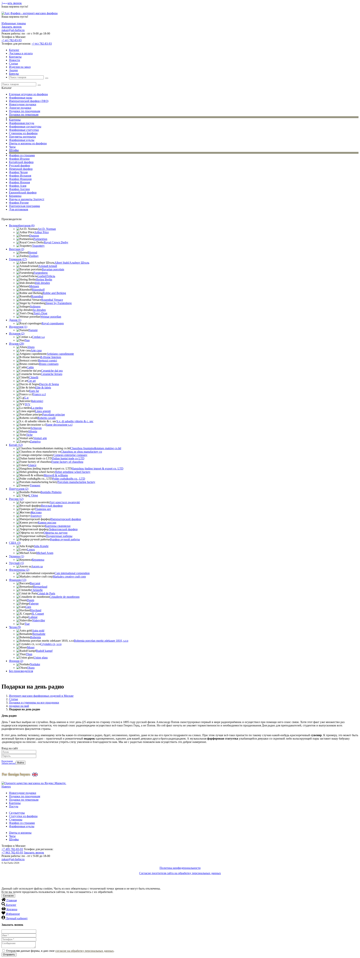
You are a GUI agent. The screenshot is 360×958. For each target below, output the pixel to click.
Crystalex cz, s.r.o (51, 644)
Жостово (36, 512)
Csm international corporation (72, 573)
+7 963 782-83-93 (12, 852)
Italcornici (37, 401)
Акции (13, 70)
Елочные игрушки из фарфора (28, 94)
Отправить (9, 954)
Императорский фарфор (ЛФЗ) (28, 101)
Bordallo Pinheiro (51, 492)
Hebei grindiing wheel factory (72, 471)
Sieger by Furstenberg (59, 303)
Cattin (30, 367)
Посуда (13, 806)
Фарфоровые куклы (21, 140)
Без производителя (21, 671)
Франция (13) (17, 579)
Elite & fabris (43, 387)
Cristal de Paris (46, 593)
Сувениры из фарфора (23, 133)
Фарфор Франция (20, 179)
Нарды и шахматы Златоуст (26, 199)
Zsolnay (34, 255)
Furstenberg (41, 272)
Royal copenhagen (53, 323)
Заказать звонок (12, 3)
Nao (27, 340)
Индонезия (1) (18, 326)
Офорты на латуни (56, 532)
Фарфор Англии (19, 189)
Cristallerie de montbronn (65, 596)
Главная (12, 900)
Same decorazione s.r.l (59, 424)
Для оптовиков (18, 209)
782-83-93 (12, 40)
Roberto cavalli (47, 417)
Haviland (35, 610)
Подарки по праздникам (24, 111)
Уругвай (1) (16, 563)
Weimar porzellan (50, 316)
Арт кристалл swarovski (65, 502)
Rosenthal (37, 296)
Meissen (34, 286)
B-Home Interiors (50, 357)
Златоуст (36, 515)
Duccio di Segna (49, 384)
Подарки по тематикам (23, 114)
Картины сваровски (57, 525)
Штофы (14, 150)
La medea (37, 407)
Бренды (14, 73)
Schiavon (36, 428)
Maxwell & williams (56, 475)
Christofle (37, 590)
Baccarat (35, 583)
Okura (30, 667)
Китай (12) (16, 444)
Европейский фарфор (23, 192)
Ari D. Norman (47, 228)
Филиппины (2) (19, 569)
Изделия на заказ (20, 66)
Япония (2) (16, 660)
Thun (29, 654)
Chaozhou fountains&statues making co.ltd (95, 448)
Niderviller (38, 620)
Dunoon (34, 235)
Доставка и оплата (21, 53)
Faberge (34, 603)
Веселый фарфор (52, 505)
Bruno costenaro (48, 363)
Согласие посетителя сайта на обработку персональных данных (180, 873)
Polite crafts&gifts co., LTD (68, 478)
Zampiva (35, 441)
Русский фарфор (19, 165)
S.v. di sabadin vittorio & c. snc (74, 421)
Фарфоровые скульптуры (25, 126)
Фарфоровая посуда (21, 123)
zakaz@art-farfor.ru (13, 30)
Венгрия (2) (16, 249)
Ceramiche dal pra (52, 370)
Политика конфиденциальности (180, 867)
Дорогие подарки (20, 107)
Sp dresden (39, 309)
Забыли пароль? (9, 763)
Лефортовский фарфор (63, 529)
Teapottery (38, 245)
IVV (27, 404)
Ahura (30, 347)
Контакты (15, 56)
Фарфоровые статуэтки (24, 129)
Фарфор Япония (19, 182)
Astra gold (38, 630)
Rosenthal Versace (52, 299)
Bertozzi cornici (47, 360)
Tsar (27, 623)
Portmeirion (40, 239)
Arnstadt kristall (47, 266)
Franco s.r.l (39, 394)
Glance (32, 465)
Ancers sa (37, 566)
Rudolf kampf (44, 650)
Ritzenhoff (38, 289)
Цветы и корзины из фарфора (28, 143)
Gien (28, 606)
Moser (30, 647)
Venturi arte (40, 438)
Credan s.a (38, 336)
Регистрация (7, 761)
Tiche (29, 434)
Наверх (6, 786)
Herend (32, 252)
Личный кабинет (17, 918)
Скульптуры (17, 812)
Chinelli (33, 377)
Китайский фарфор (21, 162)
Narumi (33, 330)
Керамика (15, 195)
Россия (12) (16, 498)
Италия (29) (16, 343)
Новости (14, 60)
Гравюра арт (43, 509)
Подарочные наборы (59, 536)
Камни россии (47, 522)
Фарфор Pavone (19, 202)
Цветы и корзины (20, 832)
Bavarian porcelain (53, 269)
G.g (26, 397)
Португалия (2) (18, 488)
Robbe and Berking (54, 293)
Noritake (35, 664)
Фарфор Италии (19, 158)
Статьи (13, 63)
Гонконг (35, 485)
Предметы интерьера (22, 136)
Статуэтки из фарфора (23, 816)
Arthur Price (41, 232)
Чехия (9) (15, 627)
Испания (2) (16, 333)
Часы (12, 146)
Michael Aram (44, 552)
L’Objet (33, 495)
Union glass (41, 657)
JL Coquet (38, 613)
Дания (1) (15, 320)
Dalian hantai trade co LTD (68, 458)
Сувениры (15, 819)
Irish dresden (42, 282)
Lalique (33, 617)
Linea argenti (43, 411)
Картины (15, 119)
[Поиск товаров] (46, 78)
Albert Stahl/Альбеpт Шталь (71, 262)
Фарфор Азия (17, 185)
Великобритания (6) (21, 225)
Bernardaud (40, 586)
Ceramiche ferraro (51, 374)
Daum (30, 600)
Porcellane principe (53, 414)
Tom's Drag (40, 313)
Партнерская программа (24, 206)
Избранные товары (14, 23)
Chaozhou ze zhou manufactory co (81, 451)
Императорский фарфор (65, 519)
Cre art (32, 380)
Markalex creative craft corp (69, 576)
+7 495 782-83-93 (12, 849)
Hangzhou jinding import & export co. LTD (97, 468)
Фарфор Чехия (18, 172)
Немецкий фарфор (21, 168)
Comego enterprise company (70, 455)
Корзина (12, 909)
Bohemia (35, 637)
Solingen (35, 306)
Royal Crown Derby (56, 242)
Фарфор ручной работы (65, 539)
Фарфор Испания (20, 175)
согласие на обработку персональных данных (84, 950)
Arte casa (36, 350)
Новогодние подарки (22, 104)
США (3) (14, 542)
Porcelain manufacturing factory (76, 482)
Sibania (32, 431)
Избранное (13, 913)
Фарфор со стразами (22, 155)
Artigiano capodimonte (60, 353)
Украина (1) (16, 556)
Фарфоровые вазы (20, 97)
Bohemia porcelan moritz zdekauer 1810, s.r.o (101, 640)
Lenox (31, 549)
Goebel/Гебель (46, 276)
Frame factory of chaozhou (67, 461)
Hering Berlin (44, 279)
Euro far (34, 390)
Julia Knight (41, 546)
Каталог (14, 50)
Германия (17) (18, 259)
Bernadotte (38, 633)
